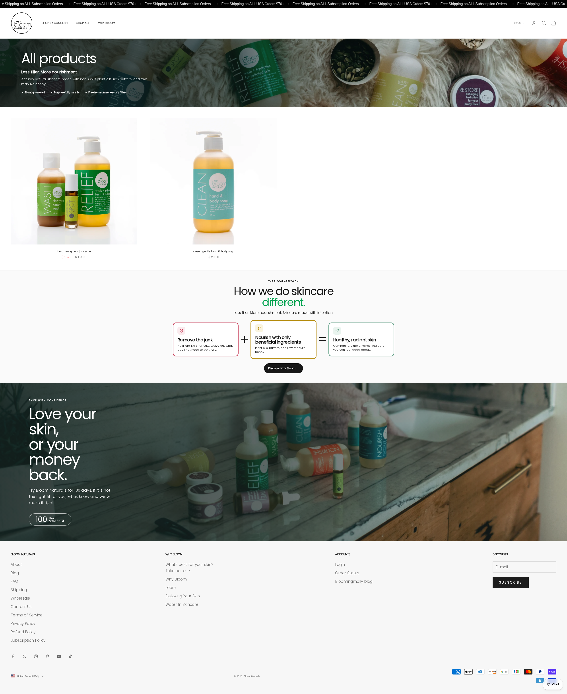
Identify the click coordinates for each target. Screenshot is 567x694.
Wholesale (20, 598)
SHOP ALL (82, 23)
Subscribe (510, 582)
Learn (170, 587)
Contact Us (21, 606)
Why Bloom (176, 579)
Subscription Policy (28, 640)
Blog (15, 573)
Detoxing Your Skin (182, 596)
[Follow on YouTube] (59, 656)
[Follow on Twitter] (24, 656)
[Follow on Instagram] (36, 656)
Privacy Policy (23, 623)
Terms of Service (27, 615)
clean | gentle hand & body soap (213, 251)
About (16, 564)
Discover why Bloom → (283, 368)
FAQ (14, 581)
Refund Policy (23, 632)
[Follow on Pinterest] (47, 656)
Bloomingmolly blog (354, 581)
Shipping (19, 589)
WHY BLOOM (106, 23)
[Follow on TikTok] (70, 656)
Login (340, 564)
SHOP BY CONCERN (55, 23)
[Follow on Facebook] (13, 656)
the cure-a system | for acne (74, 251)
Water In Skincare (181, 604)
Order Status (347, 573)
